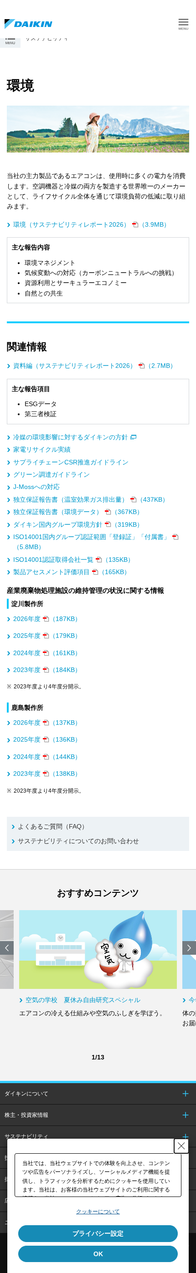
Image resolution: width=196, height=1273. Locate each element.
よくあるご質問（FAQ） (53, 826)
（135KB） (73, 559)
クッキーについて (98, 1211)
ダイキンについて (26, 1093)
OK (98, 1254)
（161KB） (47, 653)
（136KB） (47, 739)
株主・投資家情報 (26, 1115)
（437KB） (91, 499)
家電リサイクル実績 (42, 449)
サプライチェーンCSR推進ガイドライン (71, 462)
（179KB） (47, 635)
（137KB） (47, 722)
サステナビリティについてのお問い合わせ (78, 841)
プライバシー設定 (98, 1233)
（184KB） (47, 669)
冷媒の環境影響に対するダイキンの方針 (70, 437)
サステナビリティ (26, 1136)
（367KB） (78, 511)
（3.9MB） (91, 224)
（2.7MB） (94, 365)
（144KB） (47, 756)
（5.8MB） (91, 541)
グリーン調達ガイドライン (51, 474)
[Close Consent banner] (181, 1146)
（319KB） (78, 524)
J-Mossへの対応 (36, 486)
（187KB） (47, 618)
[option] (98, 964)
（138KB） (47, 773)
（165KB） (71, 571)
